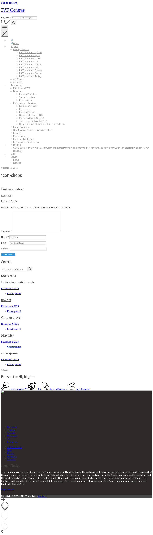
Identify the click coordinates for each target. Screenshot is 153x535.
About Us (17, 82)
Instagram (12, 441)
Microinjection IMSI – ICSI (32, 118)
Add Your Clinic (14, 447)
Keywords (6, 17)
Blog (13, 154)
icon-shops (7, 195)
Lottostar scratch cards (17, 282)
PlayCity (7, 335)
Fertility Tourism (21, 49)
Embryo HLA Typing (23, 139)
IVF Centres (13, 10)
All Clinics (18, 79)
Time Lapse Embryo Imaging (33, 121)
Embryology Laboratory (24, 103)
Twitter (11, 429)
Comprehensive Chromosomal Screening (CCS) (42, 124)
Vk (8, 438)
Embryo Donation (27, 94)
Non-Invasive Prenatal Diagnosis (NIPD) (32, 130)
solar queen (9, 353)
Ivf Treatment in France (30, 73)
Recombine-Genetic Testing (26, 142)
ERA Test (17, 133)
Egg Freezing (25, 109)
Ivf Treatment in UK (28, 61)
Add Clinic (16, 145)
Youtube (11, 432)
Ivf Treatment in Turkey (30, 76)
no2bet (6, 300)
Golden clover (11, 318)
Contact (11, 459)
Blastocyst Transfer (28, 106)
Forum (14, 157)
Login (16, 160)
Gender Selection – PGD (31, 115)
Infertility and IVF (21, 88)
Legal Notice (7, 489)
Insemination (19, 136)
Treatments (16, 85)
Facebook (12, 426)
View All (5, 369)
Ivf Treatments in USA (30, 58)
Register (17, 162)
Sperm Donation (27, 97)
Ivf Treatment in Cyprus (30, 52)
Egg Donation (25, 100)
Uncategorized (14, 293)
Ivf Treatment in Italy (29, 67)
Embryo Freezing (27, 112)
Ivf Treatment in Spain (29, 55)
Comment (6, 231)
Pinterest (12, 435)
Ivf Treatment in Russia (30, 64)
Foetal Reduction (21, 127)
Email (5, 242)
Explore (14, 46)
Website (5, 248)
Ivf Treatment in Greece (30, 70)
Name (5, 236)
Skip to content (9, 2)
